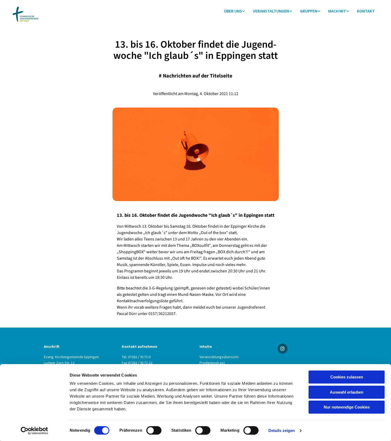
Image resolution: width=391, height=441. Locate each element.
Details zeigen (281, 430)
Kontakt (366, 11)
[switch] (153, 430)
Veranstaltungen (271, 11)
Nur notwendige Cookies (347, 407)
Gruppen (308, 11)
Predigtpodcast (212, 362)
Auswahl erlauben (346, 392)
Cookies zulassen (346, 377)
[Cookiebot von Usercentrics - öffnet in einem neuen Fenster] (34, 431)
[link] (234, 11)
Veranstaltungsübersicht (219, 356)
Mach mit (337, 11)
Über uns (233, 11)
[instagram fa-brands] (282, 349)
